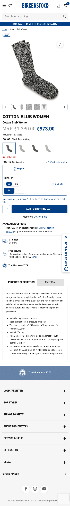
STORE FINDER (11, 474)
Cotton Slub (40, 217)
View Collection (46, 228)
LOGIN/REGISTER (13, 391)
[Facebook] (26, 489)
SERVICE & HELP (13, 438)
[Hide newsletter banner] (66, 237)
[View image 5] (44, 107)
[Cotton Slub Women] (9, 148)
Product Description (21, 282)
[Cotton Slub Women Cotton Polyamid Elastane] (34, 148)
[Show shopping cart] (64, 5)
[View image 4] (37, 107)
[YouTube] (44, 489)
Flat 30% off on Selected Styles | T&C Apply (35, 24)
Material (50, 282)
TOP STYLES (11, 403)
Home (4, 29)
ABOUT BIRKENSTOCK (16, 426)
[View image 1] (14, 107)
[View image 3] (29, 107)
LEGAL (7, 462)
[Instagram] (35, 489)
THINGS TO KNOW (13, 414)
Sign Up (10, 231)
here (33, 257)
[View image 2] (22, 107)
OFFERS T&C (11, 450)
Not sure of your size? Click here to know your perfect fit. (34, 199)
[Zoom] (60, 44)
